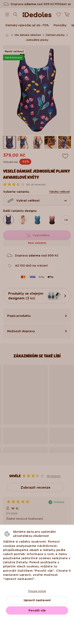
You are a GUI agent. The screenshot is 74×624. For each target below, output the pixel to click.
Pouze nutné (37, 591)
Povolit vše (37, 610)
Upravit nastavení (37, 600)
